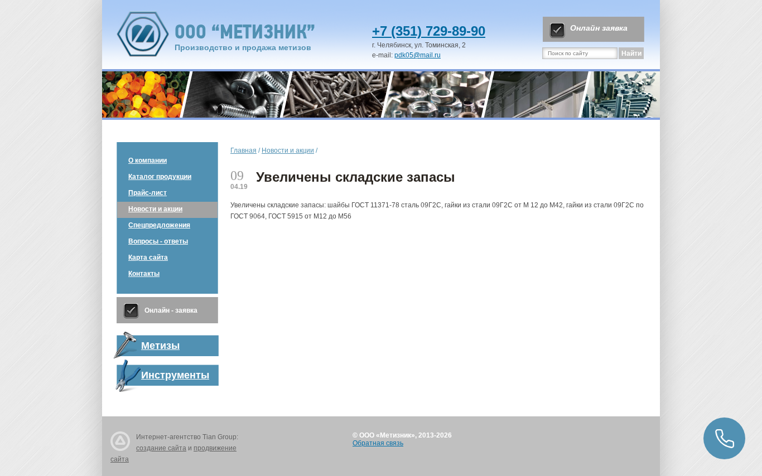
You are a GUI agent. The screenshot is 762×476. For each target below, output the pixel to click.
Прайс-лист (147, 193)
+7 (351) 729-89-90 (428, 30)
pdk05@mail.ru (417, 55)
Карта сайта (148, 257)
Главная (243, 150)
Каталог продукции (159, 177)
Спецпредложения (159, 225)
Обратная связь (378, 443)
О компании (147, 160)
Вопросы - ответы (158, 241)
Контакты (144, 274)
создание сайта (161, 448)
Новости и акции (155, 209)
